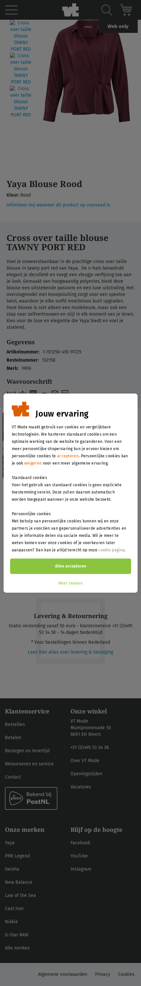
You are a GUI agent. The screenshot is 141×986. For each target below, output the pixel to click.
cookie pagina (111, 549)
